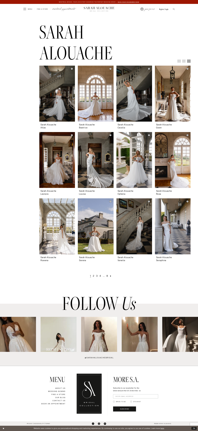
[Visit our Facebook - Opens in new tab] (93, 423)
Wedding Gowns (57, 391)
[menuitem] (28, 9)
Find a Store (58, 394)
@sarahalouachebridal (99, 358)
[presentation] (57, 94)
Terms (47, 423)
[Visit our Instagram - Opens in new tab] (99, 423)
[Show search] (174, 9)
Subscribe (124, 409)
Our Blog (60, 397)
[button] (28, 9)
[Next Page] (110, 276)
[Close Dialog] (3, 428)
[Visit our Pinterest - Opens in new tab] (105, 423)
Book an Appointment (53, 404)
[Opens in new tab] (18, 334)
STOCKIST (137, 401)
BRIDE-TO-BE (121, 401)
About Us (60, 388)
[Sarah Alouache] (99, 9)
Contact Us (59, 401)
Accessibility (39, 423)
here (162, 428)
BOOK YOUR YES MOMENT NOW (128, 2)
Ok (194, 428)
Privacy (30, 423)
